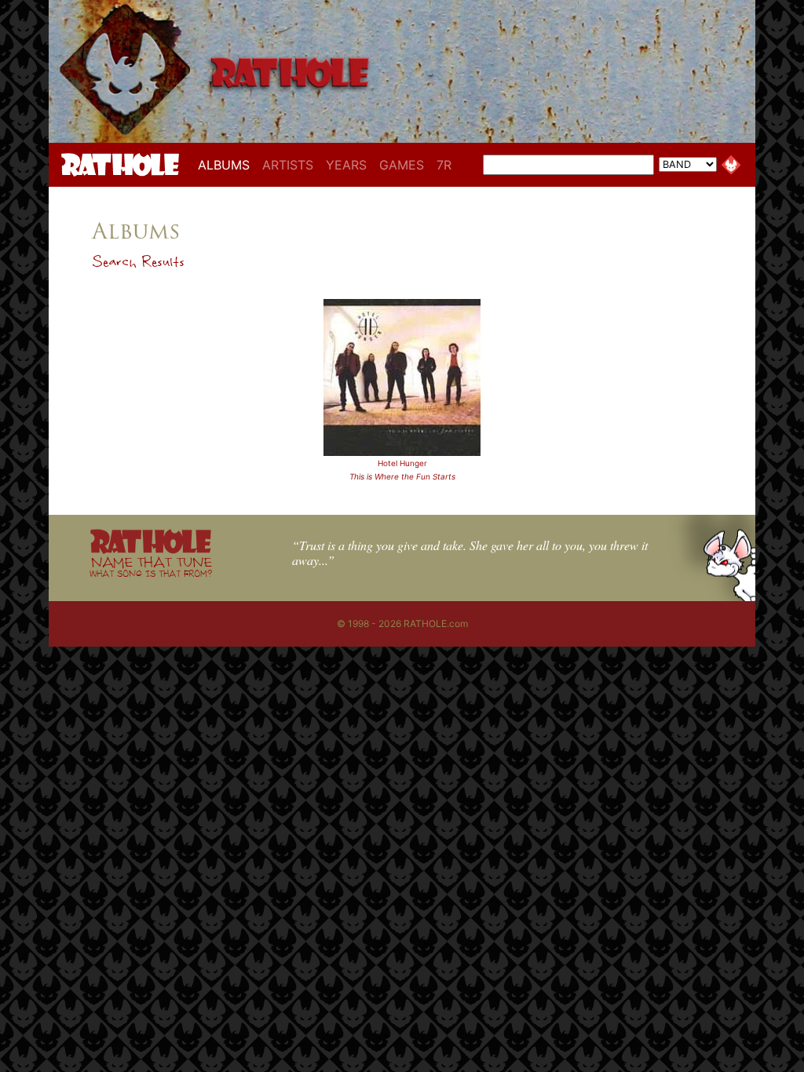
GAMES (401, 165)
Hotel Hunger (402, 463)
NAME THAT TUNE (151, 566)
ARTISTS (287, 165)
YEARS (346, 165)
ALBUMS (227, 164)
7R (444, 165)
